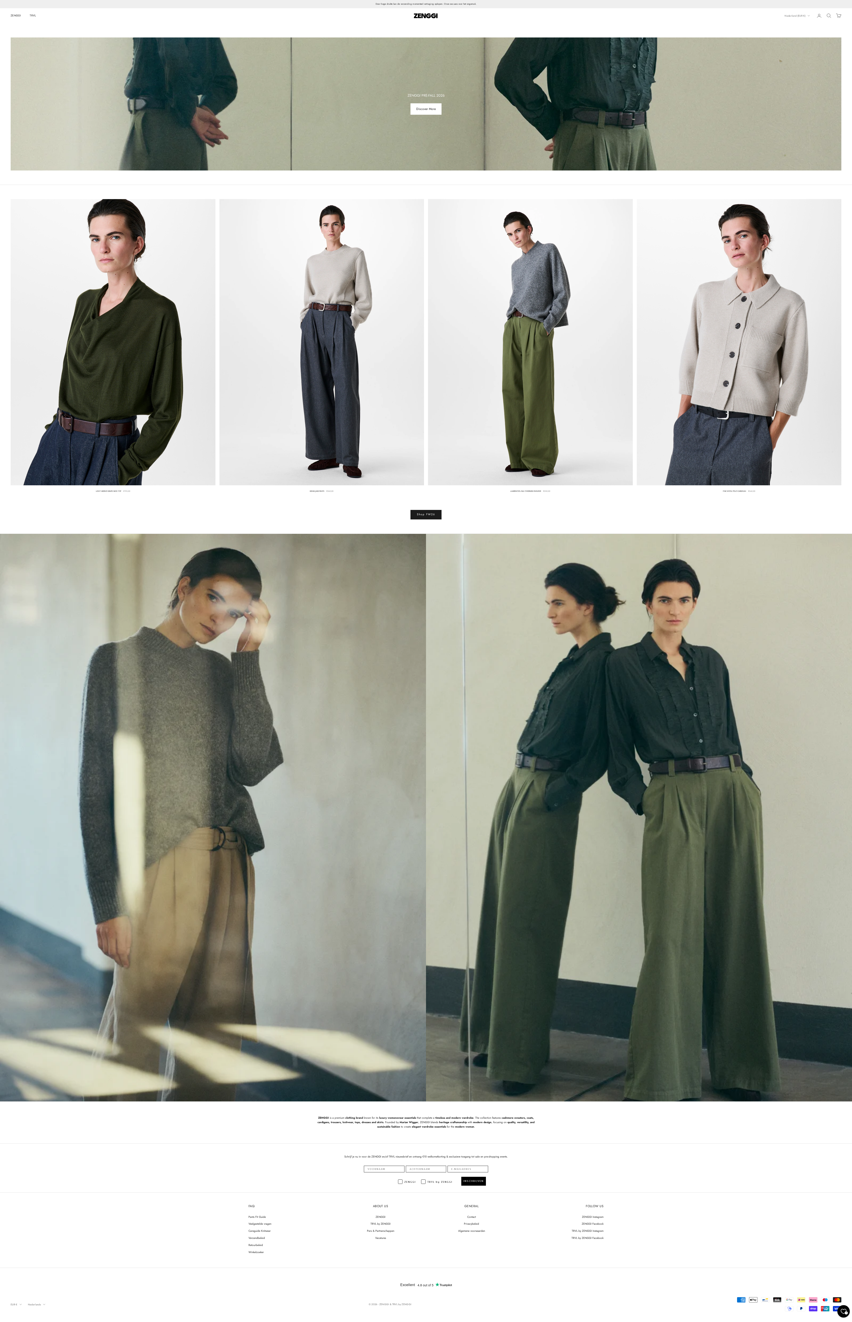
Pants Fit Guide (257, 1217)
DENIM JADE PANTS (317, 491)
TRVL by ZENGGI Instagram (588, 1231)
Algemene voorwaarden (471, 1231)
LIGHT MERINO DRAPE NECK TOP (108, 491)
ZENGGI (16, 16)
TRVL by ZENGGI (380, 1224)
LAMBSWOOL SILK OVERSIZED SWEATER (525, 491)
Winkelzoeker (256, 1252)
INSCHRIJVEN (473, 1181)
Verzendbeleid (256, 1238)
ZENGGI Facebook (593, 1224)
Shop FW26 (426, 514)
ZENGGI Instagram (593, 1217)
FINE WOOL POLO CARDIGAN (734, 491)
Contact (471, 1217)
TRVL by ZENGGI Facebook (588, 1238)
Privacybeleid (471, 1224)
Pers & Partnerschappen (380, 1231)
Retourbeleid (255, 1245)
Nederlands (34, 1304)
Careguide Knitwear (259, 1231)
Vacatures (380, 1238)
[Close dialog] (847, 1222)
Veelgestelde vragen (259, 1224)
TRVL (33, 16)
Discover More (426, 109)
